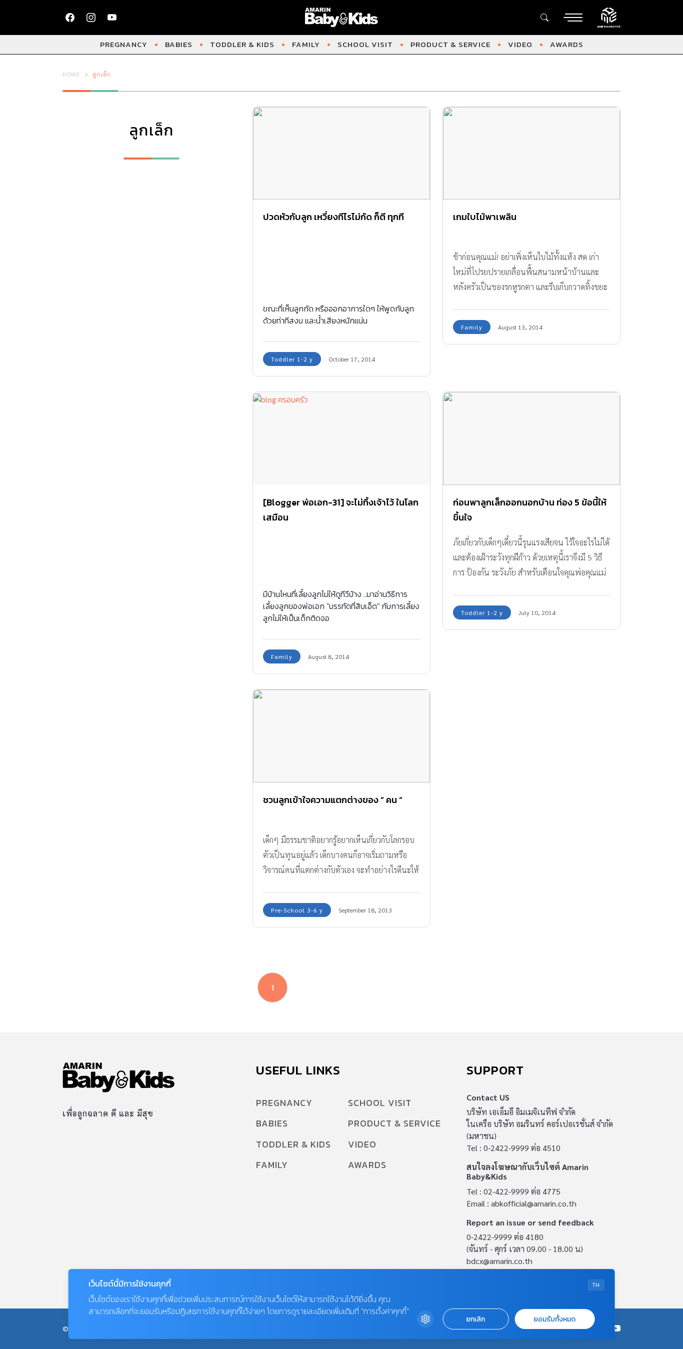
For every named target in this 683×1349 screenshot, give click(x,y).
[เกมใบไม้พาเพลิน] (531, 153)
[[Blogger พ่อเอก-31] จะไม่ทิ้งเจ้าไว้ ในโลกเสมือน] (341, 438)
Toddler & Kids (242, 44)
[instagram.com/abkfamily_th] (91, 17)
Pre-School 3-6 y (297, 910)
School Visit (365, 44)
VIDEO (520, 44)
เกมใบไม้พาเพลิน (484, 217)
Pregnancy (124, 44)
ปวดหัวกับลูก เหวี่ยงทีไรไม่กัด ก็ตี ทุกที (333, 217)
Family (306, 44)
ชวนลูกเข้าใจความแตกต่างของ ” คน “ (332, 799)
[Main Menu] (573, 17)
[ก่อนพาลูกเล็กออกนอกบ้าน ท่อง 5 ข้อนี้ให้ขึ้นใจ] (531, 438)
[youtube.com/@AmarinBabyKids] (112, 17)
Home (71, 74)
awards (567, 44)
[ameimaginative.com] (608, 16)
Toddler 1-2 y (292, 359)
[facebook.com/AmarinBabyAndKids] (70, 17)
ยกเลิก (475, 1319)
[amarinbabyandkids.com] (341, 17)
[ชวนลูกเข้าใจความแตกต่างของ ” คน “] (341, 736)
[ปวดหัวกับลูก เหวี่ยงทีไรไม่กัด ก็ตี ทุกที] (341, 153)
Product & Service (450, 44)
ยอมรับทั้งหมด (555, 1319)
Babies (178, 44)
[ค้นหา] (544, 17)
